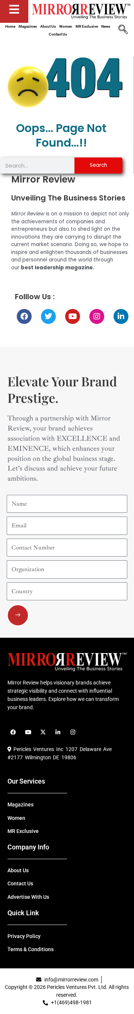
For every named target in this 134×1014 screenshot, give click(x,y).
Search (98, 165)
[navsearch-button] (122, 30)
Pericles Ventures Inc (37, 749)
